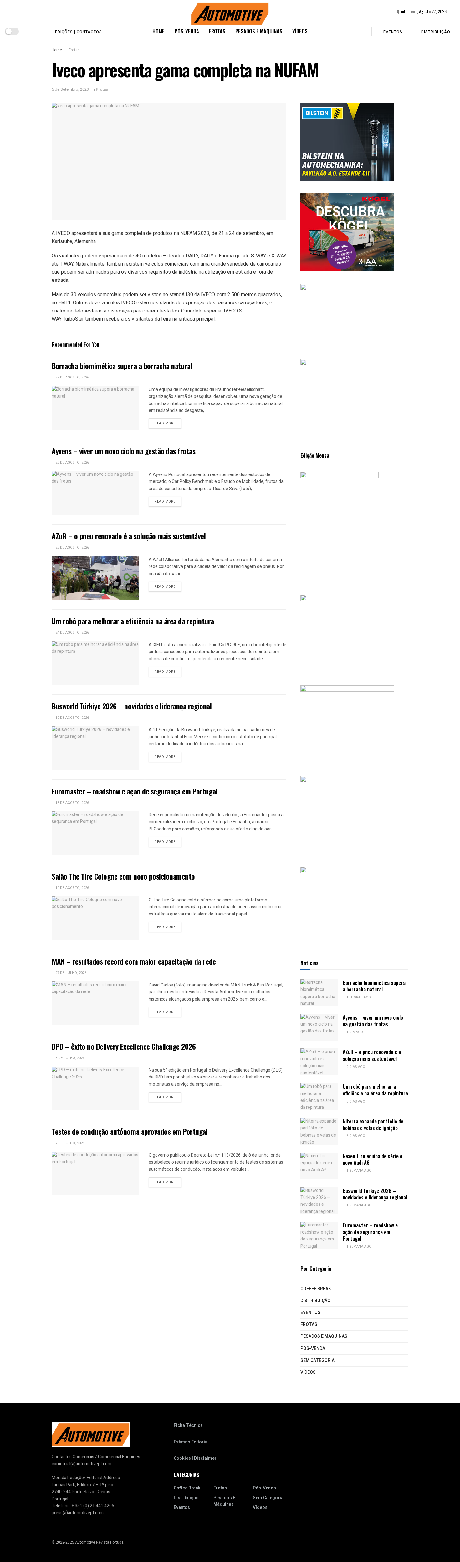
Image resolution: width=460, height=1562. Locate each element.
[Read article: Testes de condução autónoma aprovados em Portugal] (95, 1173)
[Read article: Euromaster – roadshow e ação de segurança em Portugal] (95, 833)
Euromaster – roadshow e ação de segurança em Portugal (134, 791)
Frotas (217, 31)
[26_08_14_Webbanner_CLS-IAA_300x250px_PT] (347, 232)
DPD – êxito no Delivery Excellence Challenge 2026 (124, 1046)
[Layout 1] (347, 141)
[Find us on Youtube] (29, 31)
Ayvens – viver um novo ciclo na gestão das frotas (123, 450)
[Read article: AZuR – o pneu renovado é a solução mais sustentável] (95, 578)
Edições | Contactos (78, 32)
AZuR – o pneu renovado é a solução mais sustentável (129, 535)
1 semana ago (358, 1170)
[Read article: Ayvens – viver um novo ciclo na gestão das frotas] (95, 493)
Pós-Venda (187, 31)
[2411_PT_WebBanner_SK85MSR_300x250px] (347, 815)
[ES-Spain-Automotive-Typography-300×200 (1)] (347, 315)
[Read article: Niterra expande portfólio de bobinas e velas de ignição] (319, 1131)
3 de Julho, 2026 (69, 1058)
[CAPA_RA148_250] (339, 526)
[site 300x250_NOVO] (347, 633)
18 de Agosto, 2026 (71, 802)
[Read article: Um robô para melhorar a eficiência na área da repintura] (95, 663)
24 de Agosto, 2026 (71, 632)
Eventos (392, 32)
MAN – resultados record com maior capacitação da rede (134, 961)
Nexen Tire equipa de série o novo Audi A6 (372, 1159)
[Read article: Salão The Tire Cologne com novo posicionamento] (95, 918)
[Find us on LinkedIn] (39, 31)
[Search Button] (362, 31)
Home (158, 31)
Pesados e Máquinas (258, 31)
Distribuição (435, 32)
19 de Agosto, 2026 (71, 717)
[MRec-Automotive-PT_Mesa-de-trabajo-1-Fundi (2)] (347, 398)
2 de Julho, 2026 (69, 1143)
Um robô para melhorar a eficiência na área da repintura (133, 620)
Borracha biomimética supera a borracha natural (122, 365)
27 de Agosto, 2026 (71, 377)
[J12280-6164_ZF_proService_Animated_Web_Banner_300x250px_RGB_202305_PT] (347, 724)
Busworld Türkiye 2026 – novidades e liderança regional (132, 706)
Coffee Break (315, 1289)
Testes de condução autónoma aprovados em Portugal (129, 1131)
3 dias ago (355, 1101)
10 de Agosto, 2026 (71, 887)
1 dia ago (354, 1032)
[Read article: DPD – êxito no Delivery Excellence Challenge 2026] (95, 1088)
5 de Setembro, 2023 (70, 89)
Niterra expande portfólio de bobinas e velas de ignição (373, 1124)
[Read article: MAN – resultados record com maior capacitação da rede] (95, 1003)
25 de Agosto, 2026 (71, 547)
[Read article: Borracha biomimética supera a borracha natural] (95, 408)
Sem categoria (317, 1360)
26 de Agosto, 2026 (71, 462)
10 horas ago (358, 997)
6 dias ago (355, 1136)
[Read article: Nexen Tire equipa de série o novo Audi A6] (319, 1166)
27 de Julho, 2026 (70, 973)
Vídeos (300, 31)
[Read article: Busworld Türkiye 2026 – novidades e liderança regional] (95, 748)
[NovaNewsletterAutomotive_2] (347, 905)
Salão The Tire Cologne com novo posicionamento (123, 876)
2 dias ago (355, 1066)
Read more (168, 423)
